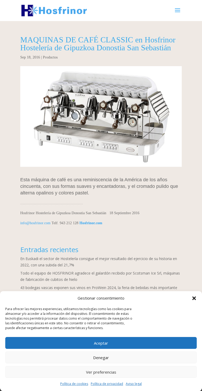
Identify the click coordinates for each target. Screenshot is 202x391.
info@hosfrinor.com (35, 223)
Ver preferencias (101, 372)
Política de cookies (74, 384)
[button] (194, 298)
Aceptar (101, 343)
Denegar (101, 357)
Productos (50, 57)
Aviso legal (134, 384)
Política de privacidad (107, 384)
